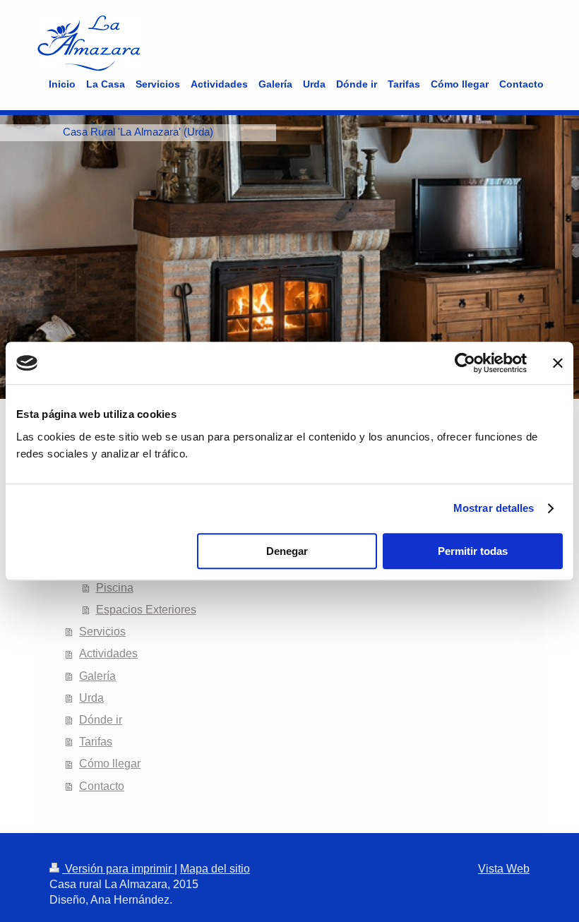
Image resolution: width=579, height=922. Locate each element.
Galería (97, 676)
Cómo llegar (110, 764)
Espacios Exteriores (146, 610)
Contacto (101, 786)
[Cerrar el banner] (558, 363)
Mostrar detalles (494, 508)
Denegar (287, 551)
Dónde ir (100, 720)
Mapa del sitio (215, 869)
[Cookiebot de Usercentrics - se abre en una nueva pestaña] (465, 362)
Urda (91, 698)
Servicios (102, 631)
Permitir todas (473, 551)
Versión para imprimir (118, 869)
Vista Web (504, 869)
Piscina (114, 588)
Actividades (108, 653)
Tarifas (95, 742)
